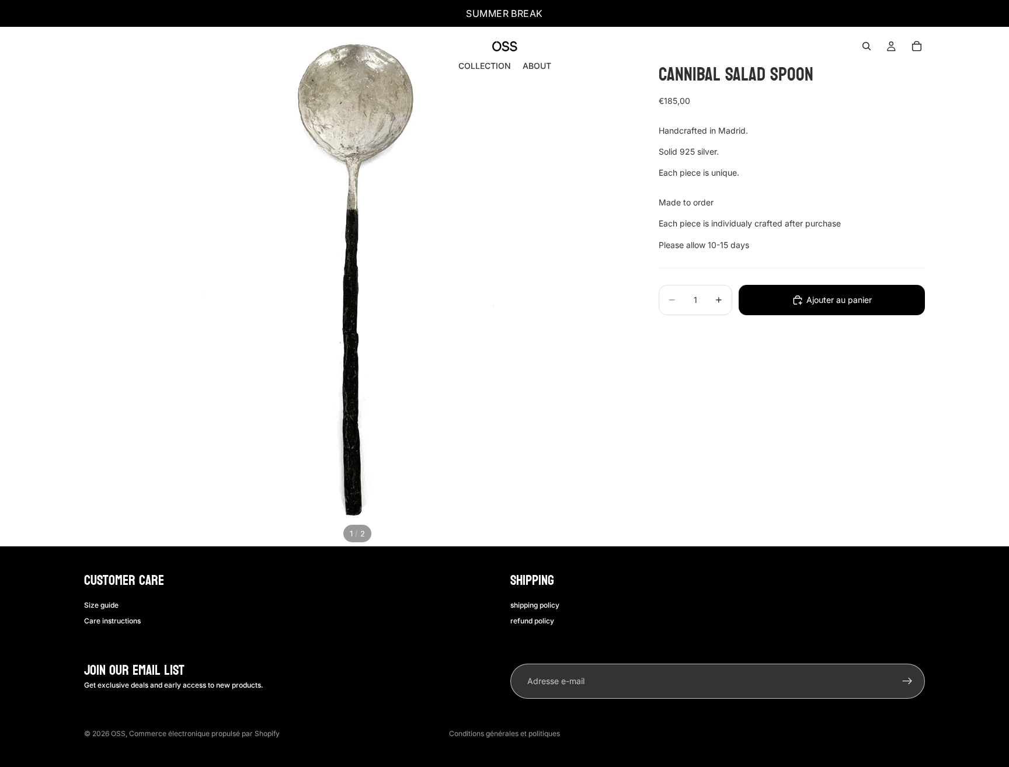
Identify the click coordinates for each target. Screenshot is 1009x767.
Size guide (101, 605)
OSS (118, 733)
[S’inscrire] (907, 681)
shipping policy (534, 605)
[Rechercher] (866, 46)
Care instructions (112, 620)
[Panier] (917, 46)
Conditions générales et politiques (504, 733)
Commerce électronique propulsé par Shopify (204, 733)
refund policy (532, 620)
